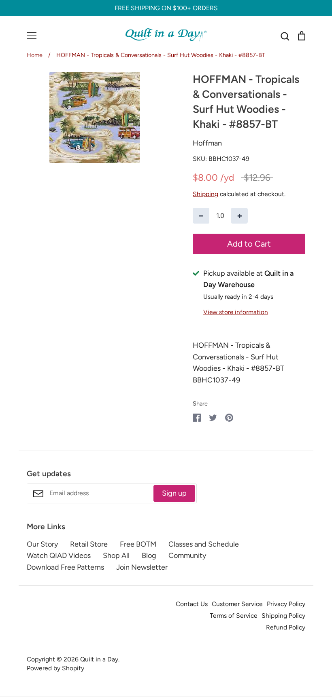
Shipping (205, 194)
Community (187, 555)
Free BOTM (138, 544)
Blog (149, 555)
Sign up (174, 493)
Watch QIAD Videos (59, 555)
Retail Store (89, 544)
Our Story (42, 544)
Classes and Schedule (203, 544)
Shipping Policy (283, 615)
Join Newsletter (142, 567)
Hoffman (207, 143)
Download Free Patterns (65, 567)
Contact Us (192, 604)
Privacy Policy (286, 604)
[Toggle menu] (31, 35)
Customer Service (237, 604)
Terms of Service (234, 615)
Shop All (116, 555)
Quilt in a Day (99, 659)
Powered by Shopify (55, 668)
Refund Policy (285, 627)
